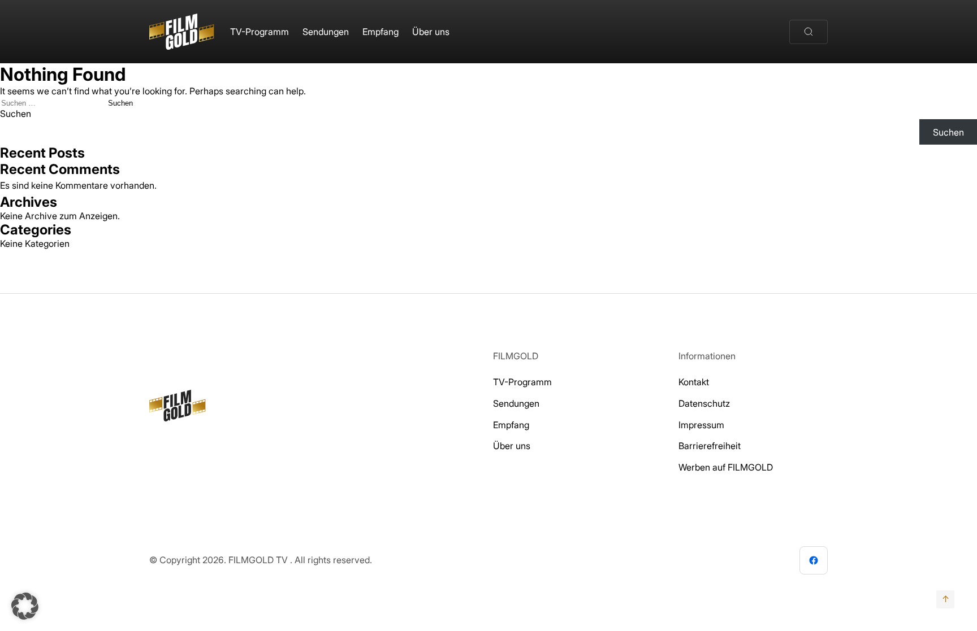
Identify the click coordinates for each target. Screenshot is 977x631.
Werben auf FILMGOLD (725, 467)
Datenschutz (704, 403)
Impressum (701, 424)
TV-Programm (259, 31)
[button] (25, 606)
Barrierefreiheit (709, 445)
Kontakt (693, 382)
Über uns (430, 31)
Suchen (15, 113)
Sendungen (325, 31)
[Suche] (808, 32)
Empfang (380, 31)
